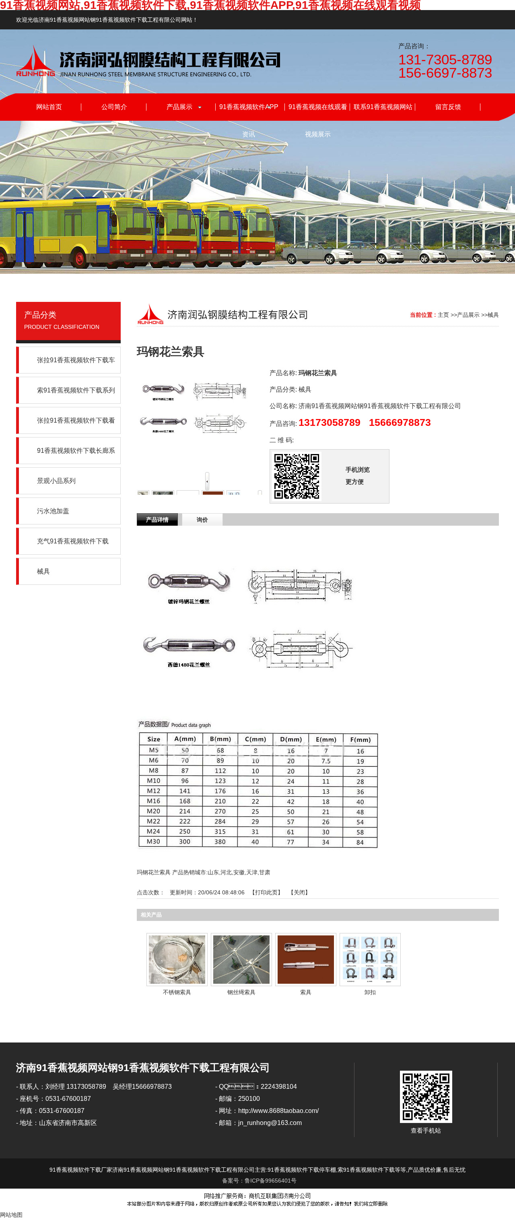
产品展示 (468, 315)
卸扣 (370, 992)
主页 (443, 315)
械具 (493, 315)
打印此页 (266, 892)
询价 (202, 519)
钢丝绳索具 (241, 992)
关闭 (299, 892)
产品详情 (157, 519)
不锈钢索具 (177, 992)
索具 (305, 992)
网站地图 (11, 1215)
